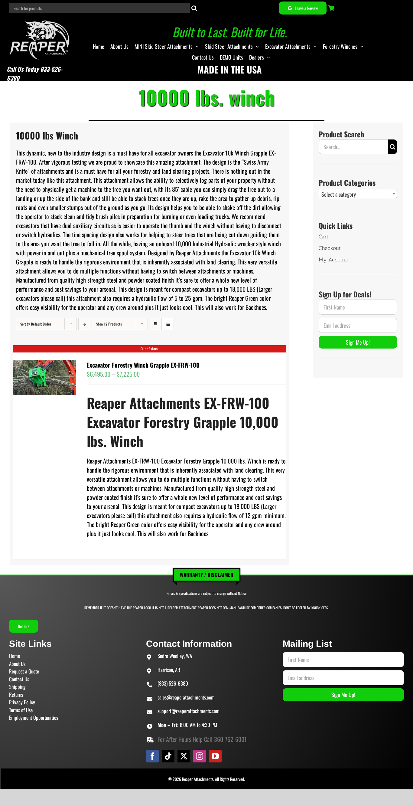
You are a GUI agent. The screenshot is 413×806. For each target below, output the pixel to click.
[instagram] (199, 756)
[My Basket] (332, 8)
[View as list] (168, 324)
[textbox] (358, 194)
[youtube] (215, 756)
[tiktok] (168, 756)
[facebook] (152, 756)
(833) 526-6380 (173, 683)
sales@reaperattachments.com (186, 697)
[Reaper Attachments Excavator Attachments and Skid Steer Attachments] (40, 19)
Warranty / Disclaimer (206, 574)
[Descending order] (84, 324)
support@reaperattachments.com (189, 711)
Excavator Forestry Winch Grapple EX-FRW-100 (143, 364)
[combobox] (358, 194)
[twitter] (183, 756)
